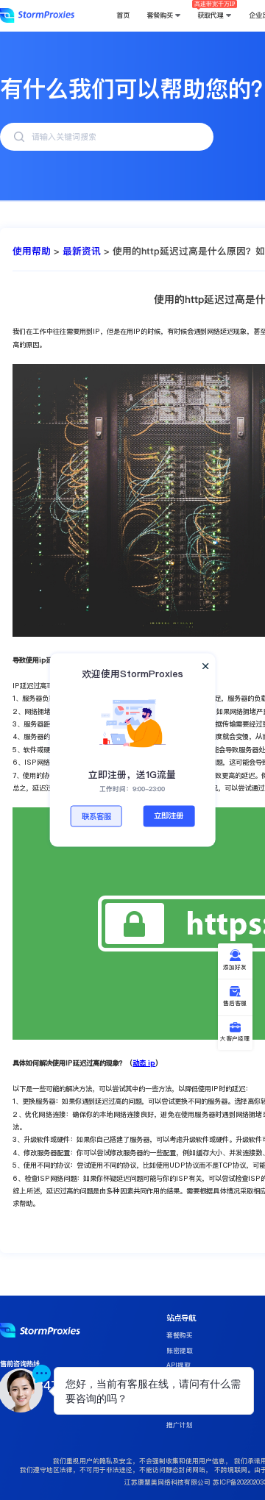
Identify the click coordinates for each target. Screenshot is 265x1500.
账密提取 (179, 1350)
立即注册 (168, 815)
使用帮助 (32, 250)
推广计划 (179, 1425)
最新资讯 (82, 250)
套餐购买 (179, 1335)
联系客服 (96, 816)
